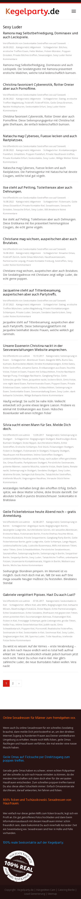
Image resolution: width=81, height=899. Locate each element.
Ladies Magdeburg (32, 308)
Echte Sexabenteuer (14, 612)
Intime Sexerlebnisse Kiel (29, 624)
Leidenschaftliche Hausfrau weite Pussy (24, 458)
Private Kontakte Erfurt (15, 158)
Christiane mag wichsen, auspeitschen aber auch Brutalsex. (40, 241)
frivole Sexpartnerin (35, 537)
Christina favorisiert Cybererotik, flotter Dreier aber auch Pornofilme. (38, 87)
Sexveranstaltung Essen (43, 391)
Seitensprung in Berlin (52, 553)
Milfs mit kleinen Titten (64, 545)
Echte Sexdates (34, 612)
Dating (62, 98)
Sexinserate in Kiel (13, 632)
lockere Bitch (55, 379)
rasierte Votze (47, 466)
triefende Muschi (12, 478)
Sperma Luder (37, 636)
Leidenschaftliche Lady (15, 545)
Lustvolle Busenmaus (39, 545)
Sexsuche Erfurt (21, 209)
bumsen (7, 363)
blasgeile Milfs (53, 359)
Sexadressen (52, 205)
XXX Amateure (51, 209)
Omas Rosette (14, 462)
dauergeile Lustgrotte (14, 529)
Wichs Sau (16, 565)
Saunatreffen (10, 553)
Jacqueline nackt (37, 379)
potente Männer (11, 466)
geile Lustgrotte (34, 541)
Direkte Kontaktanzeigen (48, 363)
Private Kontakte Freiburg (40, 260)
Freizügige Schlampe (29, 620)
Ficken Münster (52, 51)
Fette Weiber (36, 51)
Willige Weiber (63, 158)
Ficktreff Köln (42, 102)
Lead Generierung (34, 893)
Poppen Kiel (27, 628)
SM (26, 636)
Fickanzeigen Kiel (61, 616)
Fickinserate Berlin (30, 533)
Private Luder (23, 312)
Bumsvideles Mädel (23, 363)
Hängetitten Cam (45, 890)
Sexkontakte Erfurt (36, 106)
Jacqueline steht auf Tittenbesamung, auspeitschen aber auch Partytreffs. (32, 292)
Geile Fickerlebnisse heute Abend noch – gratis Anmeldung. (39, 514)
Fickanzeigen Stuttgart (61, 446)
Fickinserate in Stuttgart (36, 450)
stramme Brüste (11, 474)
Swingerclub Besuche (32, 474)
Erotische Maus (11, 533)
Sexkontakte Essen (20, 391)
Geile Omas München (31, 256)
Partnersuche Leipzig (14, 260)
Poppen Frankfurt (35, 154)
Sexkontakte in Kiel (34, 632)
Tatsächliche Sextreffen (58, 474)
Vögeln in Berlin (51, 561)
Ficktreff (29, 102)
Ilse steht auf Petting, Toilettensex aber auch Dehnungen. (37, 190)
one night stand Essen (14, 383)
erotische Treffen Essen (15, 51)
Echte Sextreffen (12, 367)
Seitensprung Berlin (28, 553)
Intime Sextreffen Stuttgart (48, 454)
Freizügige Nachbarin (29, 375)
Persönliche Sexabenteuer (55, 549)
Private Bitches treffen (25, 55)
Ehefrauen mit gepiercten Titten (60, 612)
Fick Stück (43, 446)
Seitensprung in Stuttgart (23, 470)
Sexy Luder (59, 55)
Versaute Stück (55, 478)
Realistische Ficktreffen (60, 628)
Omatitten (19, 154)
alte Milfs (42, 604)
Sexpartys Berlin (19, 557)
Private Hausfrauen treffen (60, 154)
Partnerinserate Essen (38, 383)
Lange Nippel (69, 541)
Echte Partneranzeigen (64, 608)
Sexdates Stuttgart (47, 470)
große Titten (21, 379)
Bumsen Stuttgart (12, 442)
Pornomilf (41, 628)
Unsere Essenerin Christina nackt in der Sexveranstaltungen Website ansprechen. (35, 348)
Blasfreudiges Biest (66, 438)
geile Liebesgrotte (51, 620)
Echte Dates (68, 363)
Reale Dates (62, 466)
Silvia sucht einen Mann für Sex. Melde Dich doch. (37, 427)
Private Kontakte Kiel (33, 205)
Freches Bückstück (13, 537)
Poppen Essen (59, 383)
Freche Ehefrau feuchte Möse (57, 533)
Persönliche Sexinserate (61, 462)
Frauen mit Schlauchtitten (41, 371)
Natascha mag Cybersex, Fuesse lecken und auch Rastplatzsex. (40, 138)
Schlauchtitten (46, 387)
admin (26, 355)
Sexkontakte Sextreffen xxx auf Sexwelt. (44, 43)
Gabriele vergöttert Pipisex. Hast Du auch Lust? (39, 595)
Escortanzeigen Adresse (38, 616)
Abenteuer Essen (36, 359)
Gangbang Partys (51, 375)
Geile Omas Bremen (61, 102)
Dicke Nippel (29, 442)
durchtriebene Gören (38, 529)
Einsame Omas (67, 253)
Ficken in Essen (18, 371)
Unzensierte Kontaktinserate (27, 561)
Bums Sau (67, 359)
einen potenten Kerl (14, 616)
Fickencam (64, 201)
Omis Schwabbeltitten (28, 549)
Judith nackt (50, 624)
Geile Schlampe (52, 541)
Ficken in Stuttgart (12, 450)
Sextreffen (60, 260)
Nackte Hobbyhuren (13, 106)
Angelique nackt (36, 525)
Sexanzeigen (45, 55)
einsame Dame (30, 367)
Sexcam (36, 312)
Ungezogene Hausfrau (34, 478)
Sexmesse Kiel (53, 632)
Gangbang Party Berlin (59, 537)
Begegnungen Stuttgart (42, 438)
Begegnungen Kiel (57, 604)
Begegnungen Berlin (56, 525)
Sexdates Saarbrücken (53, 312)
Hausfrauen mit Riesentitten (18, 454)
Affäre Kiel (30, 604)
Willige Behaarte (33, 395)
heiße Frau (8, 624)
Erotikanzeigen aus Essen (52, 367)
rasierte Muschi (29, 387)
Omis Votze (69, 379)
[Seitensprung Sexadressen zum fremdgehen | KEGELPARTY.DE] (32, 11)
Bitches (63, 47)
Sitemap (52, 893)
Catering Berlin (66, 890)
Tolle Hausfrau (53, 636)
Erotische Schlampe (26, 446)
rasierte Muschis (30, 466)
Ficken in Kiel (10, 620)
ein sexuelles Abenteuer (64, 529)
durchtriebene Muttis (48, 442)
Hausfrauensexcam (55, 256)
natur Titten (9, 549)
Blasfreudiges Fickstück (23, 608)
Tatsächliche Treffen (53, 557)
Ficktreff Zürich (11, 256)
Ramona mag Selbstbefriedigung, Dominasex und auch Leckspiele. (40, 35)
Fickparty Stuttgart (59, 450)
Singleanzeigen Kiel (13, 636)
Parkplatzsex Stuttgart (35, 462)
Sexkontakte (35, 158)
